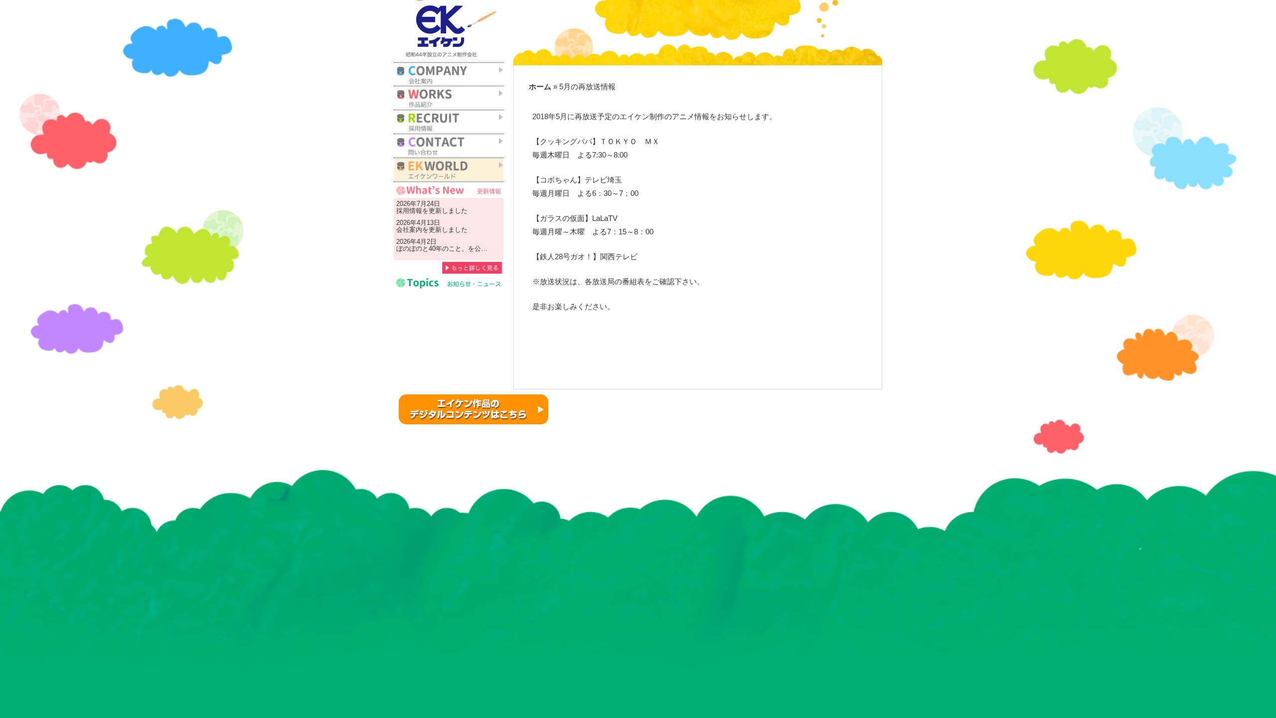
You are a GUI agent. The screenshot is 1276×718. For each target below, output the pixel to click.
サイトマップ (854, 401)
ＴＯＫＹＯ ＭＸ (629, 142)
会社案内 (409, 229)
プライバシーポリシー (783, 401)
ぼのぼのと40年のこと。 (432, 248)
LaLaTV (605, 218)
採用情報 (409, 210)
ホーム (540, 87)
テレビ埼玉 (603, 180)
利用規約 (720, 401)
